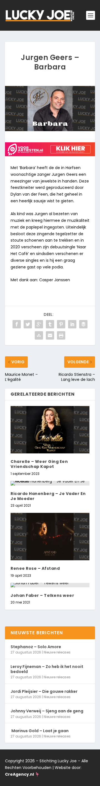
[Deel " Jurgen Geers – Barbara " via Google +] (38, 324)
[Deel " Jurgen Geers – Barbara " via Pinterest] (61, 324)
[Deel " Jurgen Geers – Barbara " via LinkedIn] (72, 324)
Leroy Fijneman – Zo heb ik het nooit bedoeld (47, 669)
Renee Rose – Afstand (35, 568)
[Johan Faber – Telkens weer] (50, 585)
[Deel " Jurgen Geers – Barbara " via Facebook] (16, 324)
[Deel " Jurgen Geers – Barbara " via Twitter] (27, 324)
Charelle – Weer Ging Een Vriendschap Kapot (39, 464)
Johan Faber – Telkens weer (42, 595)
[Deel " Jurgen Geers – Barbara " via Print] (61, 335)
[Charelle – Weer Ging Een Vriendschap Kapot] (50, 429)
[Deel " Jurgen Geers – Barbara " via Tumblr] (50, 324)
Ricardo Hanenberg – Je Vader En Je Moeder (48, 496)
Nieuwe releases (57, 652)
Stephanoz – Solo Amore (36, 647)
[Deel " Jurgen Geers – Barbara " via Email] (50, 335)
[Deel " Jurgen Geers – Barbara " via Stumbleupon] (38, 335)
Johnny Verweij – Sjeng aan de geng (47, 711)
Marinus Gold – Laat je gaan (40, 731)
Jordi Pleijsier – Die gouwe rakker (44, 691)
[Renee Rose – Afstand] (50, 536)
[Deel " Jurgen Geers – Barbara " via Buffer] (83, 324)
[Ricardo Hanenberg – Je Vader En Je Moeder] (50, 483)
